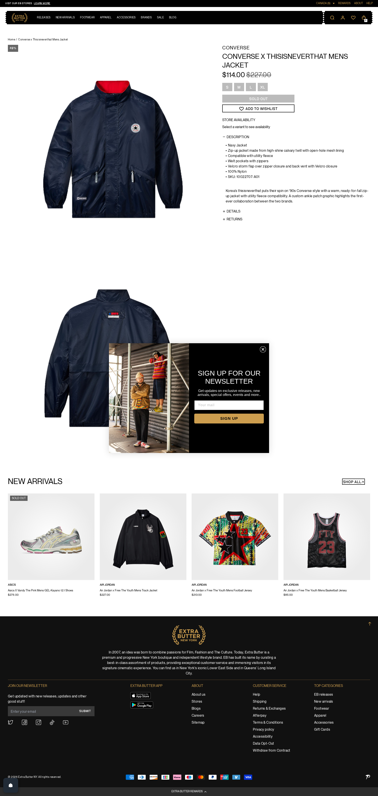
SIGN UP (229, 418)
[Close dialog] (263, 349)
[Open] (10, 785)
